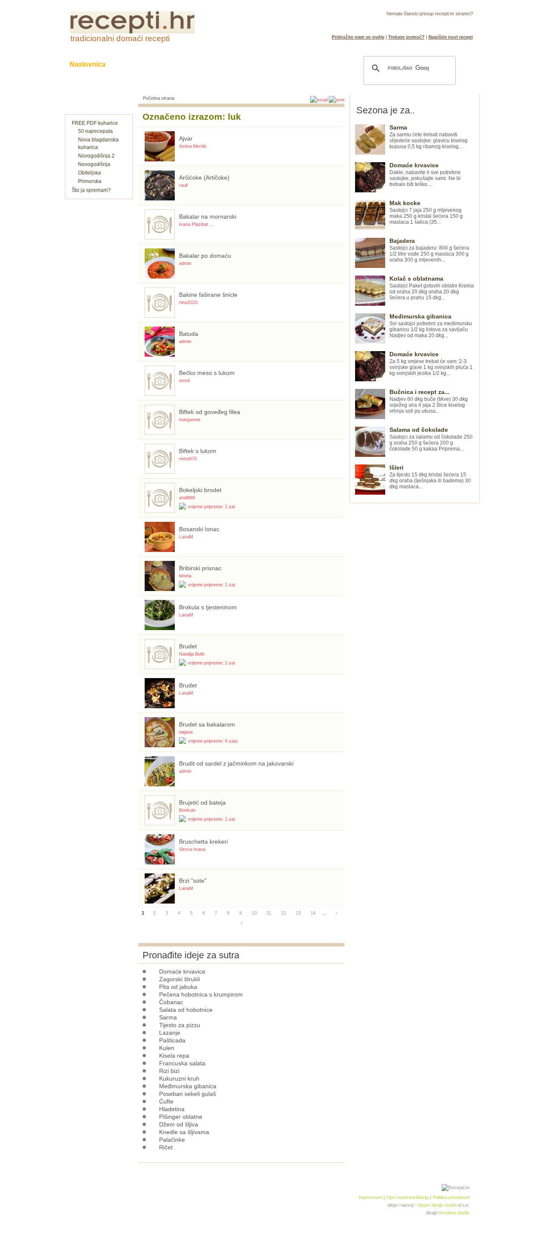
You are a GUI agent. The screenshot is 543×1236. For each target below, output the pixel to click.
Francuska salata (182, 1063)
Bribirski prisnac (200, 568)
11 (268, 912)
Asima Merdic (193, 146)
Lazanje (169, 1032)
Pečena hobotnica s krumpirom (201, 994)
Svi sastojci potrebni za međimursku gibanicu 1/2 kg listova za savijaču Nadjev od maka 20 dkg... (430, 325)
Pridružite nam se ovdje (358, 36)
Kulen (166, 1048)
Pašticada (172, 1040)
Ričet (166, 1147)
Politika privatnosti (451, 1197)
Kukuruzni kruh (179, 1078)
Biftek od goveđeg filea (209, 411)
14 (313, 912)
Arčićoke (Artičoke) (204, 177)
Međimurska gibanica (187, 1086)
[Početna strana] (132, 31)
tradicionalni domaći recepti (120, 38)
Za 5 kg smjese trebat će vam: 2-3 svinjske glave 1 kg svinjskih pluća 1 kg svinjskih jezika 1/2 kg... (431, 363)
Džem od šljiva (178, 1124)
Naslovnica (88, 64)
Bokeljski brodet (200, 490)
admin (185, 263)
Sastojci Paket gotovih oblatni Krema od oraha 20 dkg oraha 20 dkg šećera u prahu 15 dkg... (431, 288)
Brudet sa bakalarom (207, 724)
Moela (185, 575)
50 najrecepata (95, 131)
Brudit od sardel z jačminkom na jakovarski (236, 763)
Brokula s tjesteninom (208, 607)
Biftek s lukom (197, 451)
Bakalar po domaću (205, 255)
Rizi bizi (169, 1070)
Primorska (89, 181)
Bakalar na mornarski (207, 216)
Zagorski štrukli (179, 979)
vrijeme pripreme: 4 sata (213, 740)
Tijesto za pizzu (179, 1025)
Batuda (188, 333)
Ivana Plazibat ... (196, 224)
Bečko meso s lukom (207, 372)
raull (183, 185)
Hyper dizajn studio (437, 1205)
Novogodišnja (94, 164)
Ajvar (186, 138)
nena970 (188, 458)
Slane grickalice (227, 64)
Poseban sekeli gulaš (187, 1093)
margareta (189, 419)
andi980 (187, 497)
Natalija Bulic (192, 653)
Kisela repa (174, 1055)
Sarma (168, 1017)
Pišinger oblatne (180, 1116)
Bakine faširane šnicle (208, 294)
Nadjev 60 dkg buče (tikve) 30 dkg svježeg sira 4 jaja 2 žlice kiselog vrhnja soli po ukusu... (428, 401)
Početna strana (158, 98)
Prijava (446, 24)
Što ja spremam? (91, 190)
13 (298, 912)
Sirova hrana (192, 849)
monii (184, 380)
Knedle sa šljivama (184, 1132)
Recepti (135, 64)
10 (254, 912)
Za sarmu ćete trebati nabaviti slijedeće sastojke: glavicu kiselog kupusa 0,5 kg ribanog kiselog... (428, 136)
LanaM (186, 536)
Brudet (188, 646)
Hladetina (172, 1109)
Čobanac (171, 1002)
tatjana (186, 732)
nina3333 (188, 302)
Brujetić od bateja (202, 802)
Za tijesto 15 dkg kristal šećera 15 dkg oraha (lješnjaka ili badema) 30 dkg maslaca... (430, 477)
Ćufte (166, 1101)
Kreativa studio (454, 1212)
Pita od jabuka (178, 986)
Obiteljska (89, 173)
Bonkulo (187, 810)
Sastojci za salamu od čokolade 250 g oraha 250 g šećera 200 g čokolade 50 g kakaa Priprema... (431, 439)
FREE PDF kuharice (95, 123)
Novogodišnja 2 (96, 156)
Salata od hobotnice (186, 1009)
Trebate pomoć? (406, 36)
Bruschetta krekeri (203, 841)
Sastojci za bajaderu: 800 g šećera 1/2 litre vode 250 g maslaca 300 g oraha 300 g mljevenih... (429, 250)
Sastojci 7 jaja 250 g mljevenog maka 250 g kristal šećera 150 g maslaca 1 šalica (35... (426, 212)
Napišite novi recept (450, 36)
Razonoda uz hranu (301, 64)
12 (283, 912)
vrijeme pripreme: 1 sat (211, 506)
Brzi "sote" (193, 880)
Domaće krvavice (182, 971)
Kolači (174, 64)
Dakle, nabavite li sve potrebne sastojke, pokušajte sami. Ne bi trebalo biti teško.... (425, 174)
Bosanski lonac (199, 529)
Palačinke (172, 1139)
